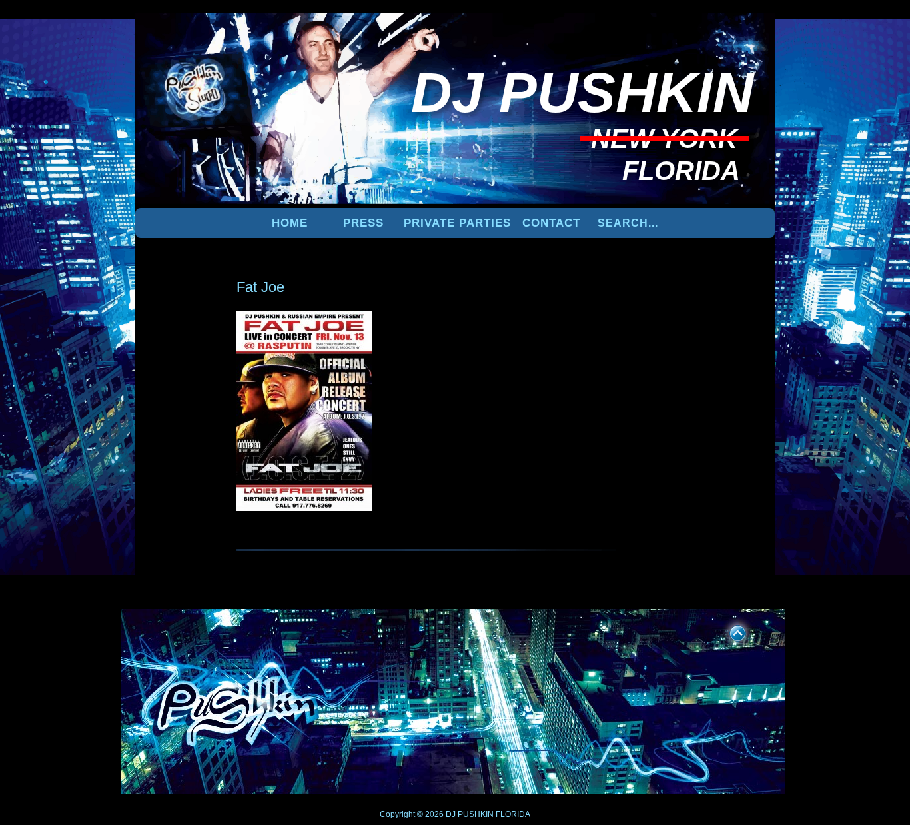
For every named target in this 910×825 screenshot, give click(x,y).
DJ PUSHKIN (469, 814)
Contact (551, 223)
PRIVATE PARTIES (457, 223)
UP (728, 631)
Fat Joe (260, 287)
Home (290, 223)
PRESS (363, 223)
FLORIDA (513, 814)
